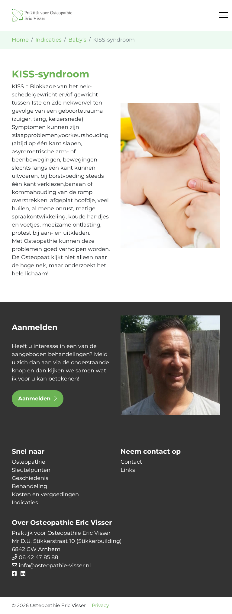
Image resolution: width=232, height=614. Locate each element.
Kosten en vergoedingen (45, 494)
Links (128, 470)
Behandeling (29, 486)
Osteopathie (28, 462)
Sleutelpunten (31, 470)
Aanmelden (35, 398)
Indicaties (25, 502)
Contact (131, 462)
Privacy (100, 605)
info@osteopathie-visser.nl (55, 565)
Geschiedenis (30, 478)
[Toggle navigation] (223, 15)
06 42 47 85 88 (38, 557)
